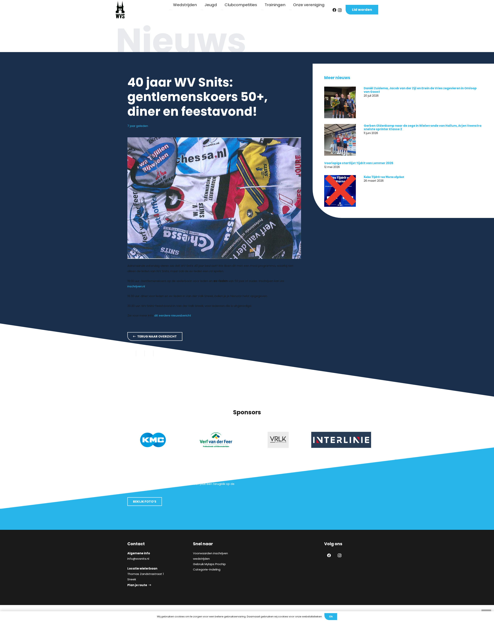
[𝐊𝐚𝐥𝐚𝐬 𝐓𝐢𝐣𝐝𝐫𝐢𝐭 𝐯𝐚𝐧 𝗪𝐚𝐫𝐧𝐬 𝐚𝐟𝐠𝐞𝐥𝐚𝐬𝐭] (340, 191)
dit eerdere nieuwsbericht (172, 315)
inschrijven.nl (136, 286)
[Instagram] (340, 10)
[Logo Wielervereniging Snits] (120, 9)
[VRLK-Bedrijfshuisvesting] (216, 440)
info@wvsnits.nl (138, 559)
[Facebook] (334, 10)
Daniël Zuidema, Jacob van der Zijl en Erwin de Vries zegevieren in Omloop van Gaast (420, 90)
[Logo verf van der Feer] (153, 440)
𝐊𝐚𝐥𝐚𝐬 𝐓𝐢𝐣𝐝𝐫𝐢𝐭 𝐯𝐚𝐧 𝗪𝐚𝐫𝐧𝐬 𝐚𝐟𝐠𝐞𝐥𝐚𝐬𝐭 (384, 177)
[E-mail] (131, 353)
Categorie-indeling (206, 569)
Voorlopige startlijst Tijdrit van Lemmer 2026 (358, 163)
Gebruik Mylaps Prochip (209, 564)
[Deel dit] (140, 353)
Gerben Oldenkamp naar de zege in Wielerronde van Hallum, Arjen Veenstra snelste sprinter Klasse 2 (422, 127)
